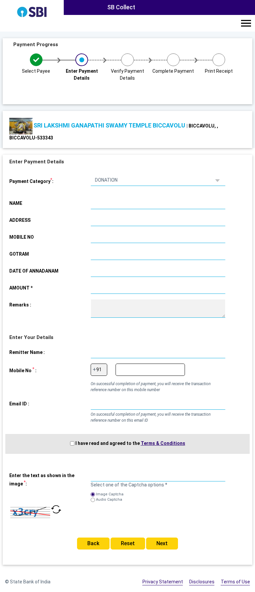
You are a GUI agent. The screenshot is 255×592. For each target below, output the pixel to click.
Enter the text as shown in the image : (41, 479)
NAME (15, 203)
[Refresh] (56, 512)
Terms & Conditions (163, 443)
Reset (128, 543)
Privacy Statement (162, 581)
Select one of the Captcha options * (129, 484)
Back (93, 543)
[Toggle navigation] (246, 23)
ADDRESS (20, 220)
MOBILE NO (21, 237)
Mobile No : (23, 370)
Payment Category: (31, 180)
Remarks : (20, 304)
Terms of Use (235, 581)
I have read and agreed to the (130, 443)
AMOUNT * (21, 288)
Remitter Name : (27, 352)
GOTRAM (19, 254)
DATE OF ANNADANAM (33, 271)
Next (162, 543)
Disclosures (201, 581)
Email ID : (19, 403)
